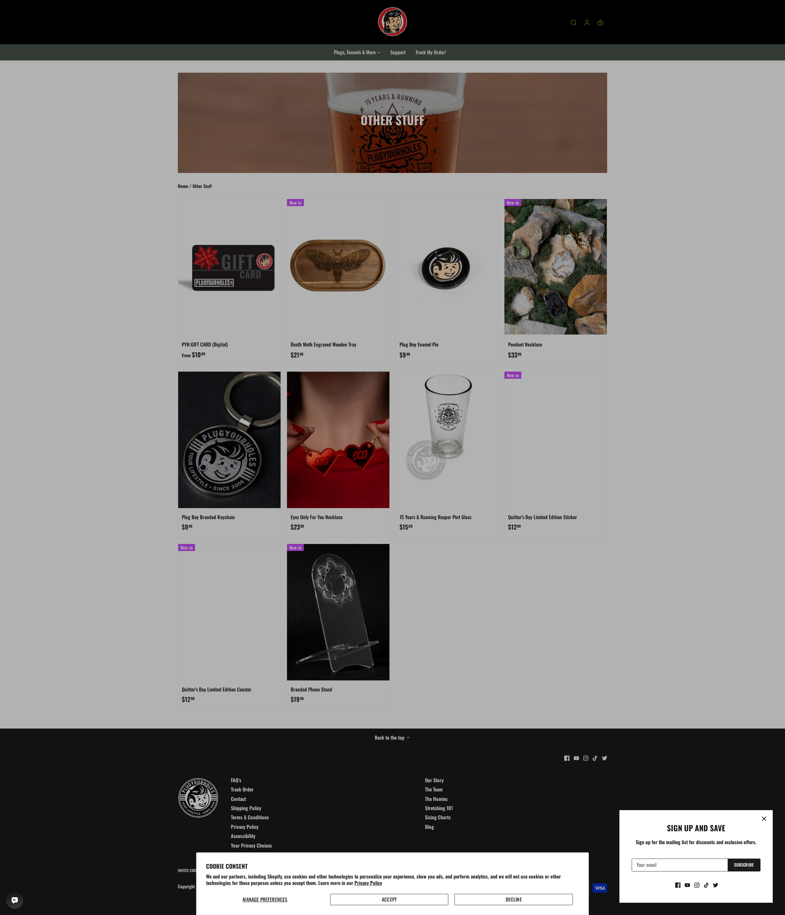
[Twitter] (715, 884)
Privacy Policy (368, 882)
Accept (389, 899)
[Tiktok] (706, 884)
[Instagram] (696, 884)
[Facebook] (677, 884)
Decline (514, 899)
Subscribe (744, 865)
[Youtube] (687, 884)
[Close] (764, 818)
